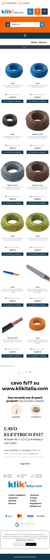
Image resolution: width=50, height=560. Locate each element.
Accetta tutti (31, 544)
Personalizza (19, 544)
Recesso (12, 503)
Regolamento (36, 503)
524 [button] (30, 372)
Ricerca (43, 42)
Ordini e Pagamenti (16, 495)
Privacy (33, 501)
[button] (8, 24)
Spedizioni (13, 498)
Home (34, 42)
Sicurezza (34, 495)
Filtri (24, 47)
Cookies (33, 498)
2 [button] (22, 372)
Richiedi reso (35, 506)
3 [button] (25, 372)
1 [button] (18, 372)
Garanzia (12, 501)
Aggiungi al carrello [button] (13, 101)
